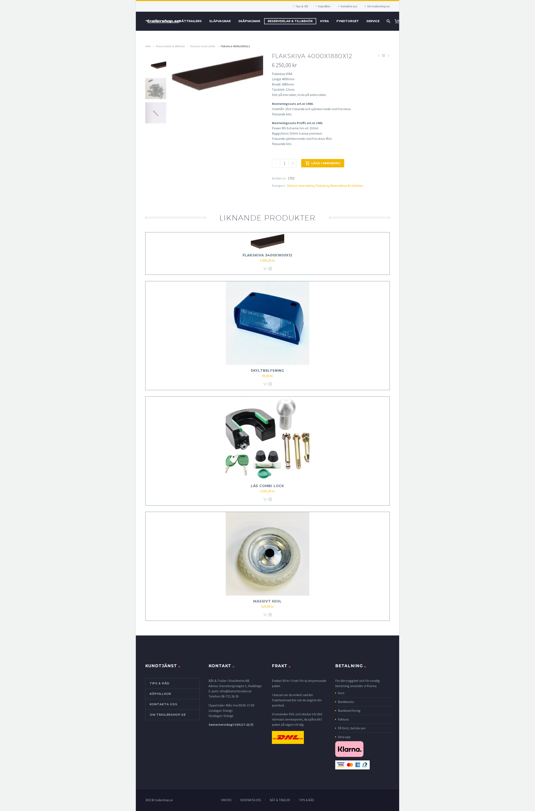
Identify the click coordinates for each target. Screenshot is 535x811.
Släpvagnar (220, 21)
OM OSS (226, 800)
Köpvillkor (324, 6)
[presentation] (174, 116)
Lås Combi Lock (267, 486)
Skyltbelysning (267, 371)
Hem (148, 46)
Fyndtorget (347, 21)
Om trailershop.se (378, 6)
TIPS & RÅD (306, 800)
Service (373, 21)
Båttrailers (190, 21)
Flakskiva (322, 185)
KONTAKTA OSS (250, 800)
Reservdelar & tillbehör (290, 21)
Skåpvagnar (249, 21)
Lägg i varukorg (322, 163)
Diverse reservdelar (202, 46)
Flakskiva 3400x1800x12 (268, 255)
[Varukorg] (398, 21)
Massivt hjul (267, 601)
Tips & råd (302, 6)
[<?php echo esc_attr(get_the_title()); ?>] (270, 268)
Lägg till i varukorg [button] (265, 268)
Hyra (324, 21)
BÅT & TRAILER (280, 800)
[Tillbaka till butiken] (383, 55)
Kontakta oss (349, 6)
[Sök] (388, 21)
